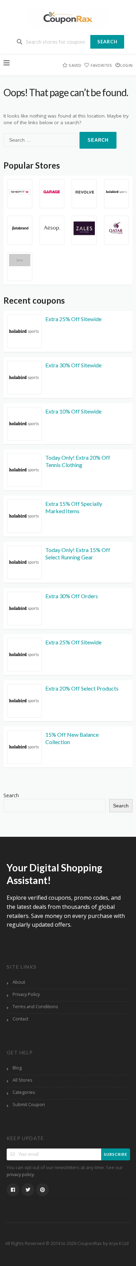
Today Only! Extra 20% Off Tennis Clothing (77, 461)
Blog (17, 1068)
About (19, 982)
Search (107, 41)
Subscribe (115, 1154)
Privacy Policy (26, 994)
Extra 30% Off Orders (71, 596)
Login (126, 65)
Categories (24, 1092)
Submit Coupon (29, 1105)
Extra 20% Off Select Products (82, 688)
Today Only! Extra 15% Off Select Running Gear (77, 553)
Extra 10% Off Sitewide (73, 411)
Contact (20, 1019)
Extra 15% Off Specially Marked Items (73, 507)
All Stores (22, 1080)
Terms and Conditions (35, 1007)
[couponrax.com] (68, 17)
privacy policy (20, 1174)
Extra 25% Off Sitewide (73, 319)
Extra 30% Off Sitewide (73, 365)
